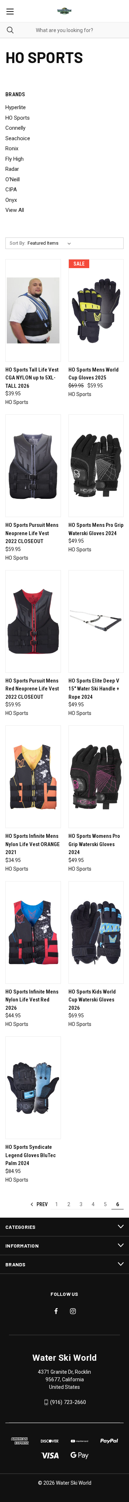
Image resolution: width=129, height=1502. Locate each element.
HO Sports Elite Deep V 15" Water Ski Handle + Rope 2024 (93, 688)
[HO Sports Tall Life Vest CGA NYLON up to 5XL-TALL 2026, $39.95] (33, 310)
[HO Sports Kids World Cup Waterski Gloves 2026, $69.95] (96, 932)
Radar (12, 169)
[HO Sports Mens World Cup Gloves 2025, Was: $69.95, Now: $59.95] (96, 310)
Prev (41, 1204)
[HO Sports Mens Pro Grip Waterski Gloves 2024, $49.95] (96, 466)
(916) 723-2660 (68, 1402)
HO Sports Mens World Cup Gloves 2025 (93, 373)
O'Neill (12, 179)
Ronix (11, 148)
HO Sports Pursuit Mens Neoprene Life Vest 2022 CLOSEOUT (31, 533)
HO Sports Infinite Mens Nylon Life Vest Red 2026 (31, 999)
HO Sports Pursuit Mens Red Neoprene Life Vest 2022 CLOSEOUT (32, 688)
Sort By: (17, 243)
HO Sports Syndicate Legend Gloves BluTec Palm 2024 (30, 1155)
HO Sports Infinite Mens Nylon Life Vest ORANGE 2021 (32, 844)
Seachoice (17, 138)
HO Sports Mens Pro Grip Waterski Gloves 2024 (96, 529)
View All (14, 210)
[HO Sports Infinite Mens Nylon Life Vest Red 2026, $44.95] (33, 932)
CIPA (11, 189)
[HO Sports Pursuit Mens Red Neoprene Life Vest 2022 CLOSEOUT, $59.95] (33, 621)
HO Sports (17, 118)
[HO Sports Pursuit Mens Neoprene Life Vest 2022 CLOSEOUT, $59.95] (33, 466)
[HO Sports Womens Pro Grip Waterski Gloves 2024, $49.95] (96, 777)
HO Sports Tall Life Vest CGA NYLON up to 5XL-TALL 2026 (31, 377)
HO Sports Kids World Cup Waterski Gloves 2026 (92, 999)
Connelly (15, 128)
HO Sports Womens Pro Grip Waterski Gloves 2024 (94, 844)
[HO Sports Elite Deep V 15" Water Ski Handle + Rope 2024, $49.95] (96, 621)
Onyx (11, 200)
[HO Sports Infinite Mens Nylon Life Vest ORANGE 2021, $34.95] (33, 777)
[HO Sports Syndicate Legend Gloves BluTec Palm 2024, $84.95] (33, 1088)
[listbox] (51, 243)
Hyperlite (15, 107)
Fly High (14, 159)
